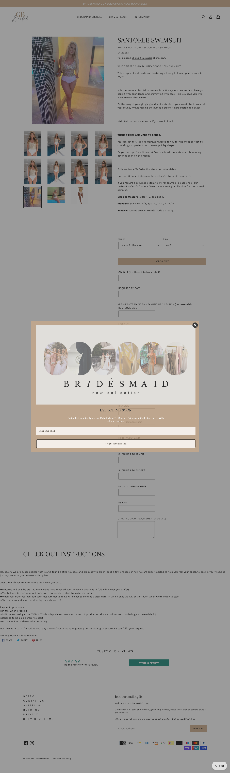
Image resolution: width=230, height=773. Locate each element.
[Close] (195, 325)
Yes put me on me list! (116, 443)
